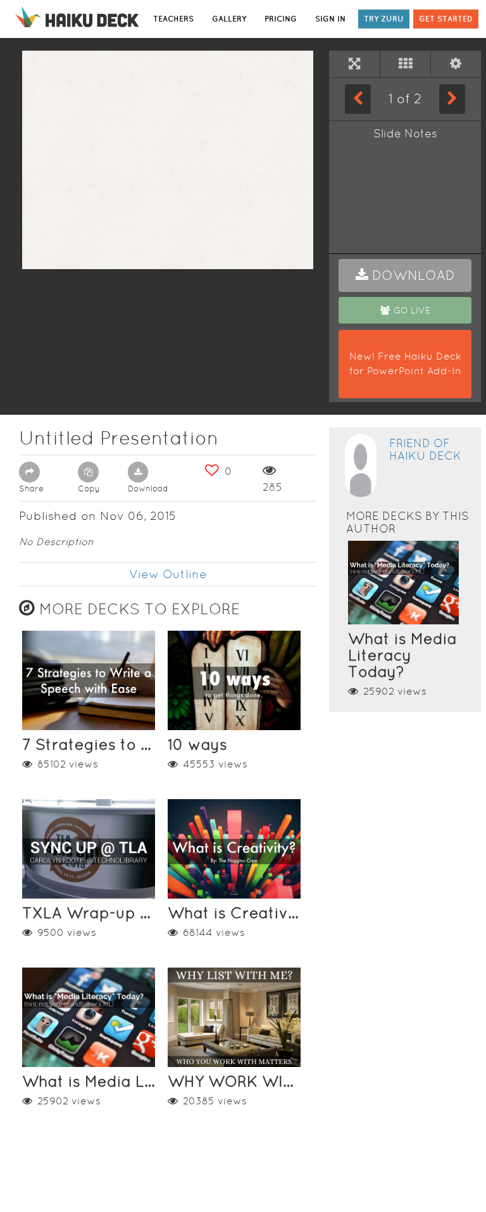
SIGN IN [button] (330, 19)
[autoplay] (456, 64)
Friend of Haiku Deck (425, 449)
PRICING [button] (281, 19)
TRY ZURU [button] (384, 19)
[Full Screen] (354, 64)
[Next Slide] (452, 98)
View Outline (168, 574)
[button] (405, 275)
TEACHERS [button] (173, 19)
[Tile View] (405, 64)
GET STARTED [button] (446, 19)
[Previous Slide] (358, 98)
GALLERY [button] (229, 19)
